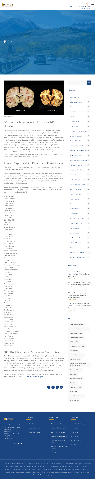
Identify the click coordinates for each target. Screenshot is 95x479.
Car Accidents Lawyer (58, 424)
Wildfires (73, 247)
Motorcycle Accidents (76, 355)
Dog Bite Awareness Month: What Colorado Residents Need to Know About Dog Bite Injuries (79, 306)
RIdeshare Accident (76, 378)
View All (53, 453)
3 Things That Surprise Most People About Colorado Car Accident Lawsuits (77, 295)
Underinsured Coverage (77, 238)
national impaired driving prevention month (78, 364)
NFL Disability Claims (77, 170)
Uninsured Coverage (76, 243)
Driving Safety (74, 126)
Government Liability (77, 146)
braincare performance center (79, 329)
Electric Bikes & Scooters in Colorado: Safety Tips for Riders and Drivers (79, 274)
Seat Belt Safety (75, 209)
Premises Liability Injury (78, 184)
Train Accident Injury (76, 223)
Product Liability (75, 189)
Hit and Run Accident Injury (79, 150)
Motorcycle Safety (75, 359)
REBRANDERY (57, 475)
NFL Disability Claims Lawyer (32, 377)
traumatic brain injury (76, 396)
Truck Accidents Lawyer (58, 428)
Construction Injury (76, 112)
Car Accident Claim (76, 333)
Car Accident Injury (76, 107)
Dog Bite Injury (75, 121)
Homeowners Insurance (77, 155)
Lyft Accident (74, 350)
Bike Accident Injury (76, 102)
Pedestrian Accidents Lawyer (58, 441)
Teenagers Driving (75, 387)
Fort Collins (77, 440)
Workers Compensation (77, 252)
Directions (12, 436)
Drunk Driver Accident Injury (79, 131)
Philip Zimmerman (34, 432)
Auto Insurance (75, 97)
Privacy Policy (8, 438)
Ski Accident (74, 213)
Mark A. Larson (33, 424)
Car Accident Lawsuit (76, 337)
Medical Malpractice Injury (78, 160)
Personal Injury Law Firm (78, 180)
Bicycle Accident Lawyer (59, 436)
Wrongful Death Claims (77, 257)
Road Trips (73, 382)
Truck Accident (75, 228)
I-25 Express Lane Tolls (77, 346)
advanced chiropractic (76, 324)
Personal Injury (75, 175)
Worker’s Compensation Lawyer (59, 448)
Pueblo (75, 444)
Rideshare (73, 374)
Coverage (73, 117)
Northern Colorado (75, 370)
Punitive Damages (76, 194)
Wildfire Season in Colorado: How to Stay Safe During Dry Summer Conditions (79, 285)
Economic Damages (76, 136)
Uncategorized (75, 233)
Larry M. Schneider (34, 428)
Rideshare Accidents (76, 204)
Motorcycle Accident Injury (78, 165)
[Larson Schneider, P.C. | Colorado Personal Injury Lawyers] (7, 5)
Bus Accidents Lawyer (58, 432)
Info (5, 436)
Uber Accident (74, 400)
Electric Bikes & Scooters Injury (80, 141)
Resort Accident (75, 199)
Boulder (76, 436)
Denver (75, 428)
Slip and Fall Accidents (77, 218)
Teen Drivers (73, 391)
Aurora (75, 432)
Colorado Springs (79, 424)
